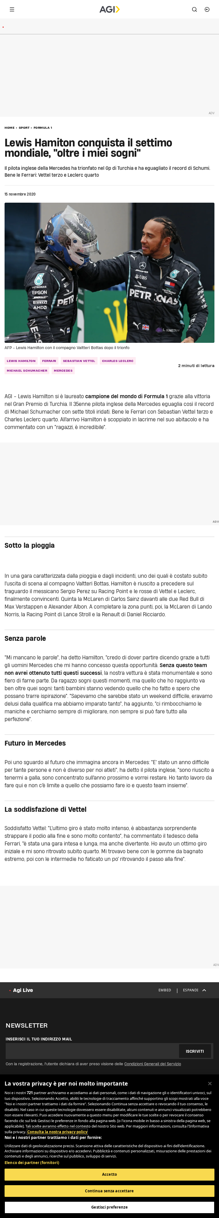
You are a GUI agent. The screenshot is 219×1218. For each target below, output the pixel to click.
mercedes (63, 371)
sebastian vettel (79, 361)
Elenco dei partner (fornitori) (32, 1162)
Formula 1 (43, 128)
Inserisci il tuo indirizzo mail (39, 1039)
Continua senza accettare (109, 1190)
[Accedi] (207, 9)
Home (10, 128)
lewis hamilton (21, 361)
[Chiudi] (210, 1083)
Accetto (109, 1174)
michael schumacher (27, 371)
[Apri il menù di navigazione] (12, 9)
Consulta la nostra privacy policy (57, 1131)
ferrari (49, 361)
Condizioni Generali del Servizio (152, 1064)
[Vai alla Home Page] (109, 9)
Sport (24, 128)
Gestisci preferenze (109, 1207)
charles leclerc (118, 361)
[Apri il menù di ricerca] (194, 9)
